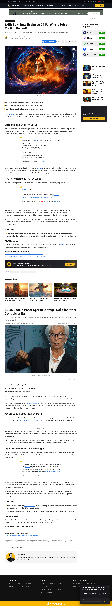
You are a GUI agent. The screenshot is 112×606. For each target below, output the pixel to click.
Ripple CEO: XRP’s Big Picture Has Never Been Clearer (98, 83)
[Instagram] (93, 1)
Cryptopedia (50, 583)
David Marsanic (9, 323)
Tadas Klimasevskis (20, 37)
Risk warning (66, 589)
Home (6, 18)
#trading (56, 195)
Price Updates (15, 272)
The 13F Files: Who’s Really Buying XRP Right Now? (98, 99)
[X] (95, 1)
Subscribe (100, 5)
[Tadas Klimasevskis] (6, 37)
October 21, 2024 (42, 162)
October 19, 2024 (51, 476)
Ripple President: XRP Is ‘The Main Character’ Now (98, 68)
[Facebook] (86, 1)
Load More (41, 569)
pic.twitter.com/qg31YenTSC (53, 472)
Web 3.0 (96, 583)
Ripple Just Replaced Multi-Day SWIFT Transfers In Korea (98, 75)
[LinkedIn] (91, 1)
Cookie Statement (46, 589)
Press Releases (13, 586)
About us (10, 1)
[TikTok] (84, 1)
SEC (85, 583)
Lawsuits (89, 583)
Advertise (25, 1)
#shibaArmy (30, 197)
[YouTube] (88, 1)
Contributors (27, 583)
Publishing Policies (14, 590)
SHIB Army (24, 272)
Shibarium (39, 168)
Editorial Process (24, 586)
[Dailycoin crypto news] (14, 5)
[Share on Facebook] (66, 41)
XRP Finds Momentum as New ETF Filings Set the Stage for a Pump (25, 256)
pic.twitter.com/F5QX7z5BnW (43, 197)
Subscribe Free (94, 118)
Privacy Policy (57, 589)
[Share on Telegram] (72, 41)
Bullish (85, 593)
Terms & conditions (46, 592)
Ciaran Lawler (39, 37)
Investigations (77, 583)
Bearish (94, 593)
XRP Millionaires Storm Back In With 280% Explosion (98, 91)
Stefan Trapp (50, 37)
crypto (62, 244)
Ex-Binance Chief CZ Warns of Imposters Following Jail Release (24, 254)
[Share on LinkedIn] (69, 41)
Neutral (103, 593)
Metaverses (76, 593)
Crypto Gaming (77, 586)
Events (14, 1)
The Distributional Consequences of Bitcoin (32, 420)
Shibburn (32, 272)
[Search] (92, 5)
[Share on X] (62, 41)
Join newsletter (32, 1)
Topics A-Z (59, 583)
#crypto (24, 197)
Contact (19, 1)
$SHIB (37, 140)
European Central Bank (34, 403)
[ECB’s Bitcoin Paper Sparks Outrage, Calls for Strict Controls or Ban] (10, 557)
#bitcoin (27, 467)
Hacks (75, 590)
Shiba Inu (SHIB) (11, 18)
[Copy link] (75, 41)
